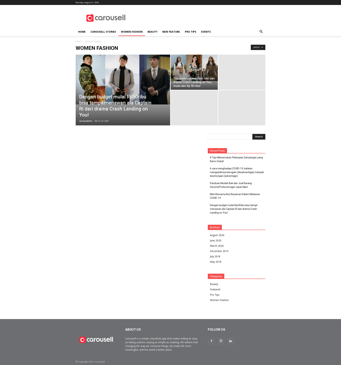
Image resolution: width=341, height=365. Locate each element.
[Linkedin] (230, 341)
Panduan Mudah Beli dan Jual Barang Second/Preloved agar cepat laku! (231, 185)
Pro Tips (190, 31)
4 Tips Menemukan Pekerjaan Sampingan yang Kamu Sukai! (236, 159)
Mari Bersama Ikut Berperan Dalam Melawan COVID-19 (235, 196)
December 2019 (219, 251)
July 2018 (215, 256)
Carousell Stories (103, 31)
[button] (261, 31)
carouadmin (85, 121)
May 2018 (215, 261)
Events (206, 31)
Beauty (152, 31)
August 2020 (217, 235)
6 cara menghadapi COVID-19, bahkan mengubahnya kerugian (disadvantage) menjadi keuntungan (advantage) (237, 172)
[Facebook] (211, 341)
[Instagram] (220, 341)
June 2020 (215, 240)
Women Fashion (132, 31)
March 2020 (217, 245)
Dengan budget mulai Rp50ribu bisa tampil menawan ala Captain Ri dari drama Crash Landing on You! (233, 209)
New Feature (171, 31)
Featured (215, 289)
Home (82, 31)
